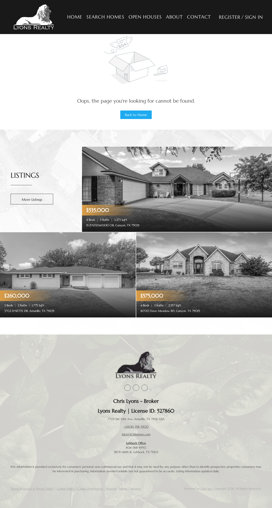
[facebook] (127, 388)
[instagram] (136, 388)
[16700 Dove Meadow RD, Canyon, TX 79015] (204, 274)
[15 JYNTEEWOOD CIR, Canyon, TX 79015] (177, 189)
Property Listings (116, 489)
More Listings (32, 199)
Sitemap (135, 489)
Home (74, 17)
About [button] (174, 17)
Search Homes (105, 17)
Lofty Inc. (206, 489)
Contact (199, 17)
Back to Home (136, 115)
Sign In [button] (254, 17)
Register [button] (230, 17)
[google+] (144, 388)
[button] (34, 17)
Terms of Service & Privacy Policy (32, 489)
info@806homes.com (136, 434)
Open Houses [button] (145, 17)
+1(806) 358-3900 (136, 427)
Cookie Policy (65, 489)
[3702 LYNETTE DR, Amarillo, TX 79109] (68, 274)
